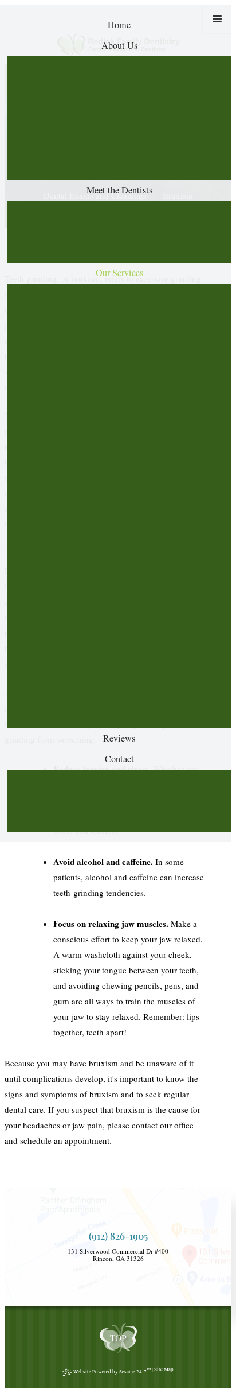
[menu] (217, 19)
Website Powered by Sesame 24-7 (112, 1371)
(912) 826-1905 (118, 1236)
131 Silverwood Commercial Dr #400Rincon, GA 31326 (118, 1255)
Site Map (164, 1369)
